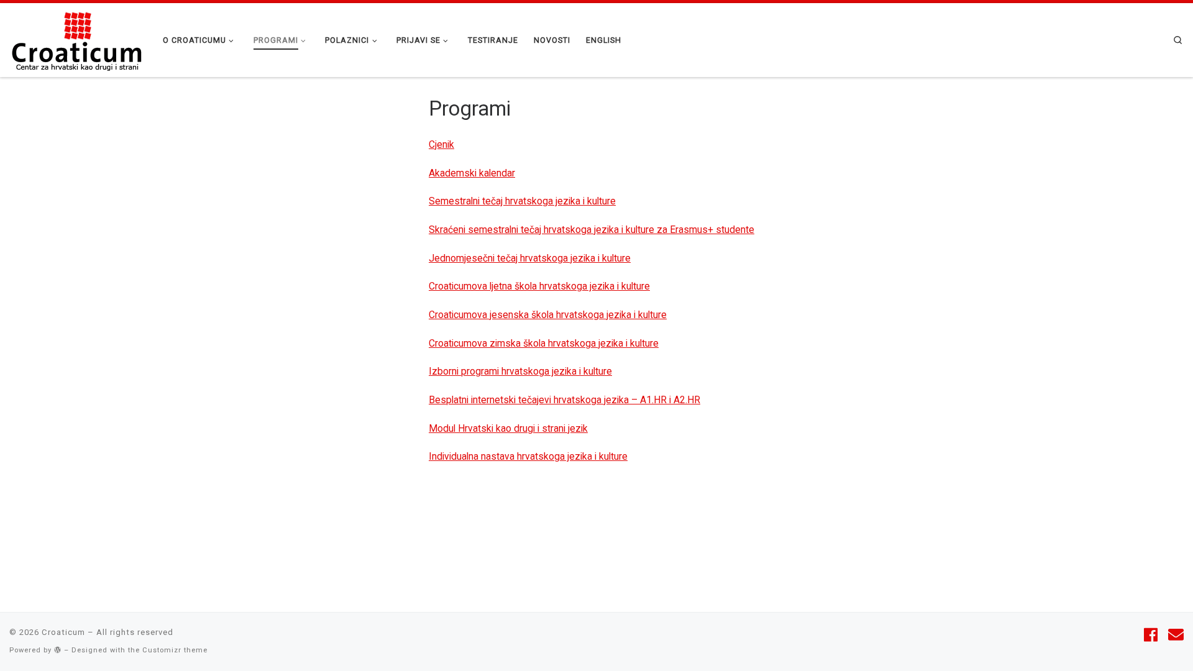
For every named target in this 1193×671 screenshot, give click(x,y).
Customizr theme (175, 650)
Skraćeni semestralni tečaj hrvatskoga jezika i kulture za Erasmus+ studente (591, 229)
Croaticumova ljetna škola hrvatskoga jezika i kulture (539, 286)
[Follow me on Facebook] (1151, 635)
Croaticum (63, 632)
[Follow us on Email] (1176, 635)
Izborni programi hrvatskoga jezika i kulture (520, 371)
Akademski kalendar (472, 173)
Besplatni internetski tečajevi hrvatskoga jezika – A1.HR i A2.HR (564, 400)
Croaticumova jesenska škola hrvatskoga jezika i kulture (548, 315)
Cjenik (441, 144)
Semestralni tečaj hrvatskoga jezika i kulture (522, 201)
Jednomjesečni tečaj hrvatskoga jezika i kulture (530, 258)
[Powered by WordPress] (58, 649)
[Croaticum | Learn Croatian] (76, 38)
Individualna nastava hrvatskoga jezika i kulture (528, 456)
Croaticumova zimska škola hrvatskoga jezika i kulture (544, 343)
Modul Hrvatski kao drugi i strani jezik (508, 428)
